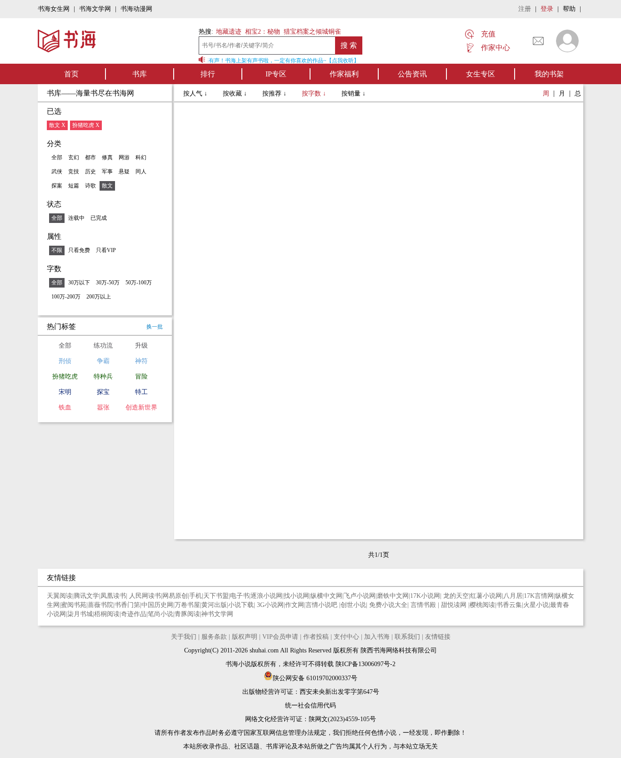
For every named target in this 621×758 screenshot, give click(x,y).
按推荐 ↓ (275, 93)
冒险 (141, 376)
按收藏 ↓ (236, 93)
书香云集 (509, 604)
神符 (141, 361)
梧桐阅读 (107, 614)
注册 (524, 8)
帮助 (569, 8)
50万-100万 (138, 282)
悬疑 (124, 171)
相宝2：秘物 (262, 31)
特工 (141, 392)
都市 (90, 157)
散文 (107, 185)
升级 (141, 345)
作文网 (294, 604)
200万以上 (98, 296)
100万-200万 (65, 296)
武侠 (56, 171)
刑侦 (65, 361)
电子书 (239, 595)
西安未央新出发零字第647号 (339, 691)
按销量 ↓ (353, 93)
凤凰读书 (113, 595)
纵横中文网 (326, 595)
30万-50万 (108, 282)
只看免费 (79, 250)
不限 (56, 250)
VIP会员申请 (280, 636)
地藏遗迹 (227, 31)
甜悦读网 (454, 604)
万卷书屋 (187, 604)
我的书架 (549, 74)
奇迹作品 (133, 614)
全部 (56, 157)
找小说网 (296, 595)
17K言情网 (539, 595)
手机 (195, 595)
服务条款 (214, 636)
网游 (124, 157)
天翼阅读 (59, 595)
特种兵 (103, 376)
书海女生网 (54, 8)
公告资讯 (412, 74)
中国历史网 (157, 604)
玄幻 (73, 157)
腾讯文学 (86, 595)
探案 (56, 185)
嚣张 (103, 407)
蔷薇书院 (100, 604)
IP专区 (275, 74)
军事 (107, 171)
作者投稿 (316, 636)
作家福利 (344, 74)
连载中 (76, 218)
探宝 (103, 392)
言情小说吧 (322, 604)
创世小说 (353, 604)
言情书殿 (424, 604)
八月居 (512, 595)
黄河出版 (214, 604)
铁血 (65, 407)
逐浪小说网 (266, 595)
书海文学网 (95, 8)
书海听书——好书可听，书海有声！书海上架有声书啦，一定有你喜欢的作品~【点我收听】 (246, 60)
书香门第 (127, 604)
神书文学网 (217, 614)
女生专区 (480, 74)
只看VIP (106, 250)
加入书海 (377, 636)
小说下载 (241, 604)
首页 (71, 74)
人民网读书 (145, 595)
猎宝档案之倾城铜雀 (312, 31)
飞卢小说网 (360, 595)
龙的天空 (456, 595)
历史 (90, 171)
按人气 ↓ (196, 93)
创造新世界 (141, 407)
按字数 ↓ (315, 93)
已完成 (98, 218)
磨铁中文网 (393, 595)
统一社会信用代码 (310, 705)
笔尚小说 (160, 614)
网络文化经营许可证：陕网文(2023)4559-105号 (310, 719)
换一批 (154, 326)
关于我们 (183, 636)
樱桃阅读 (482, 604)
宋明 (65, 392)
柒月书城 (80, 614)
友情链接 (438, 636)
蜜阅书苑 (73, 604)
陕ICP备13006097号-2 (365, 664)
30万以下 (79, 282)
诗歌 (90, 185)
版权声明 (244, 636)
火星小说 (536, 604)
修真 (107, 157)
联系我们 (407, 636)
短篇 (73, 185)
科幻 (140, 157)
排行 (207, 74)
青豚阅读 (187, 614)
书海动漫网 (136, 8)
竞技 (73, 171)
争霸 (103, 361)
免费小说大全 (388, 604)
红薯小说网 (486, 595)
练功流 (103, 345)
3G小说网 (270, 604)
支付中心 (346, 636)
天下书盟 (216, 595)
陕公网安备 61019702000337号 (315, 678)
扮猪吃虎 (65, 376)
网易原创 (175, 595)
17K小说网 (425, 595)
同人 (140, 171)
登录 (547, 8)
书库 (139, 74)
